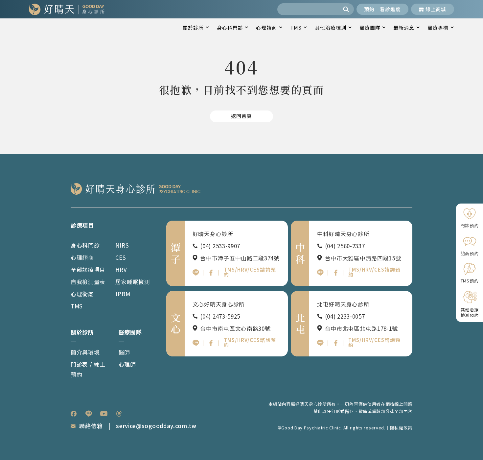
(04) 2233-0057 (345, 316)
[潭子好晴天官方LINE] (196, 272)
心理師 (127, 364)
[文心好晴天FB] (211, 343)
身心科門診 (230, 27)
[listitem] (73, 413)
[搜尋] (347, 9)
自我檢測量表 (88, 282)
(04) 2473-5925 (220, 316)
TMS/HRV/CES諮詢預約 (250, 272)
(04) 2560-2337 (345, 246)
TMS (296, 27)
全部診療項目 (88, 269)
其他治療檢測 (330, 27)
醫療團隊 (369, 27)
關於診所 (193, 27)
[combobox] (308, 9)
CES (120, 257)
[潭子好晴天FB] (211, 272)
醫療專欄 (437, 27)
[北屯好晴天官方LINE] (320, 343)
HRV (121, 269)
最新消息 (403, 27)
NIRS (122, 245)
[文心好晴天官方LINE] (196, 343)
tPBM (122, 294)
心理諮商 (266, 27)
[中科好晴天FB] (336, 272)
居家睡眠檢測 (132, 282)
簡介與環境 (85, 352)
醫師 (124, 352)
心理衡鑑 (82, 294)
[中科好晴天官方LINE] (320, 272)
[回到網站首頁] (66, 9)
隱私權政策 (401, 427)
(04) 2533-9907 (220, 246)
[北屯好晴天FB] (336, 343)
